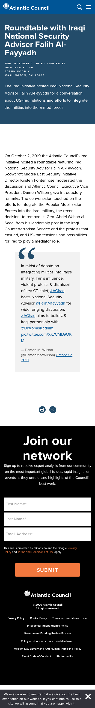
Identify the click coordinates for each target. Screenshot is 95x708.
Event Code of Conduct (36, 656)
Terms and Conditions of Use (36, 552)
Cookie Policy (38, 618)
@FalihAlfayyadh (50, 303)
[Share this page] (52, 409)
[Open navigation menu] (88, 7)
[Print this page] (42, 409)
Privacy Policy (16, 618)
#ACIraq (57, 290)
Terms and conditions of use (70, 618)
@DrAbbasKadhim (37, 328)
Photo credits (64, 656)
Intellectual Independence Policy (47, 626)
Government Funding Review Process (47, 633)
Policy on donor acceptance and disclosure (47, 641)
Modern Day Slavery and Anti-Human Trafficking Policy (47, 649)
